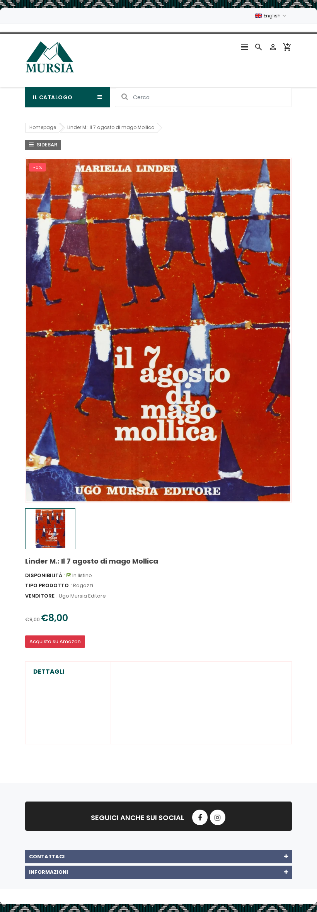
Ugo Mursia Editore (82, 596)
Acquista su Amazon (55, 641)
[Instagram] (217, 817)
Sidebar (46, 144)
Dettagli (49, 671)
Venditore (40, 596)
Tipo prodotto (47, 585)
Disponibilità (43, 575)
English (273, 15)
